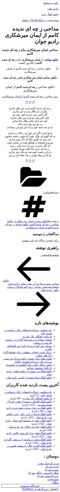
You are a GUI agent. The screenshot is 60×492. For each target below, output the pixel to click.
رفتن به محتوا (51, 2)
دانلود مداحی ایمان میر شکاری (31, 221)
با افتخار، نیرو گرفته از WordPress (40, 489)
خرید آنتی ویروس (30, 485)
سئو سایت (53, 479)
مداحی (47, 192)
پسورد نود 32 (52, 469)
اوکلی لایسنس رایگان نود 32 (43, 473)
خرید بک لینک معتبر (48, 463)
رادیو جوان (53, 8)
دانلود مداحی (51, 59)
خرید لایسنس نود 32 (48, 476)
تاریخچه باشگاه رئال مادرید (37, 336)
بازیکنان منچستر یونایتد (39, 368)
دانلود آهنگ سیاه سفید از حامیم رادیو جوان (29, 377)
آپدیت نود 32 (52, 466)
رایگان (55, 482)
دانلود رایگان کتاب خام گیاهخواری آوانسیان (28, 365)
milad (25, 20)
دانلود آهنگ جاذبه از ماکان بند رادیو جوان (30, 426)
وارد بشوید (28, 240)
